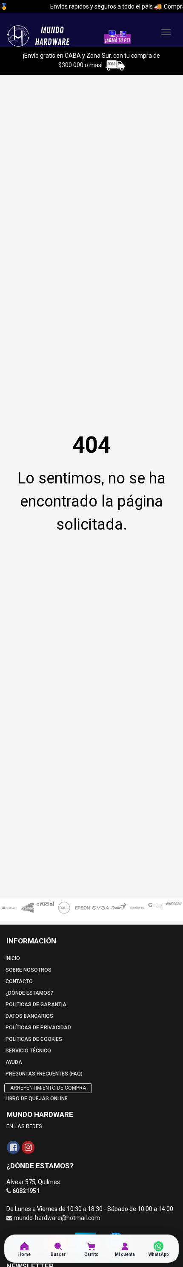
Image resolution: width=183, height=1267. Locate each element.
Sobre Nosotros (28, 970)
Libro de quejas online (37, 1099)
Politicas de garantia (36, 1005)
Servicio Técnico (28, 1051)
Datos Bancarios (29, 1016)
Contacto (19, 981)
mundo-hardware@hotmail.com (57, 1217)
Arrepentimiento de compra (48, 1088)
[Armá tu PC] (117, 36)
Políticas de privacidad (38, 1028)
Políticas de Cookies (34, 1039)
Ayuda (14, 1062)
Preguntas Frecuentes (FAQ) (44, 1074)
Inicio (13, 958)
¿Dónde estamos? (29, 993)
